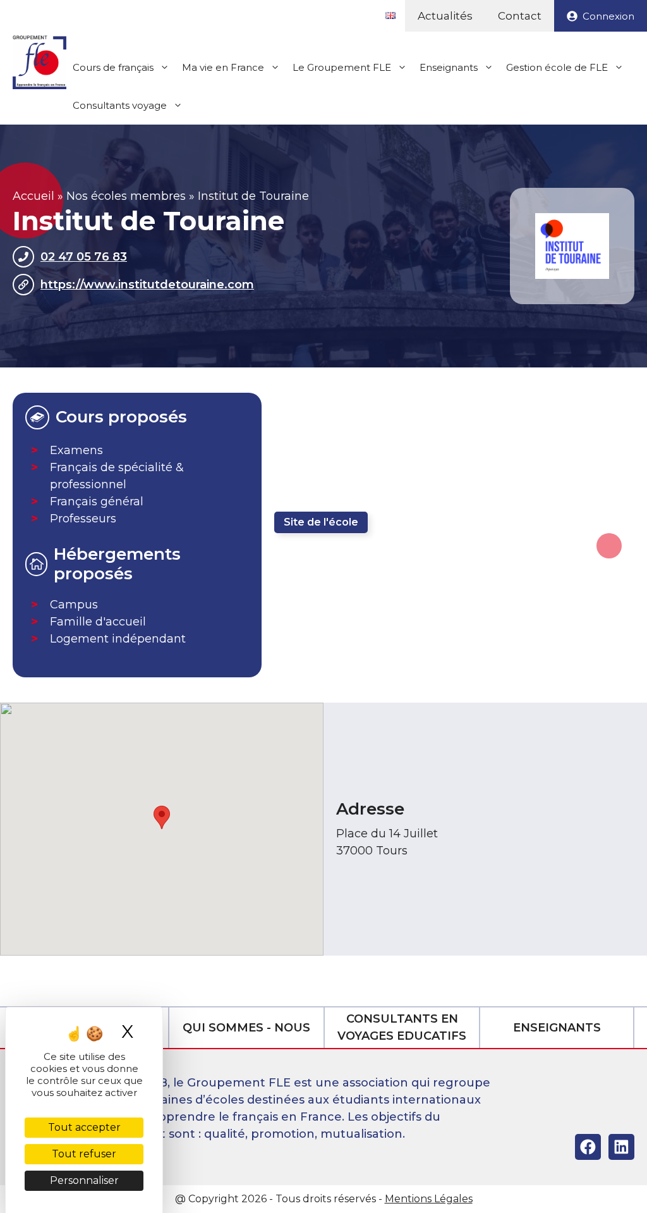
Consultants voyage (120, 105)
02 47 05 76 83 (83, 257)
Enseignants (449, 67)
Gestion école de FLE (557, 67)
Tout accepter (84, 1127)
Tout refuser (84, 1154)
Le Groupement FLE (342, 67)
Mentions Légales (429, 1199)
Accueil (33, 196)
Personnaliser (84, 1180)
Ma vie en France (223, 67)
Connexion (608, 16)
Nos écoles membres (126, 196)
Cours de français (113, 67)
